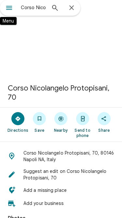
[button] (61, 156)
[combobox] (33, 7)
